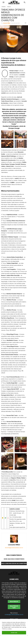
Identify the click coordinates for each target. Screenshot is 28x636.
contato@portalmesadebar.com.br (14, 614)
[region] (14, 627)
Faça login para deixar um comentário (14, 563)
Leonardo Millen (6, 23)
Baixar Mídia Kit (14, 601)
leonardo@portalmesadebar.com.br (14, 547)
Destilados (4, 6)
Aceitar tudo (14, 632)
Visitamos (9, 6)
